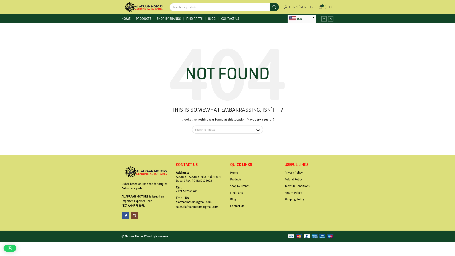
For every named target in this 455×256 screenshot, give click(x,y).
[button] (10, 248)
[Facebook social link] (324, 19)
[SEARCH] (274, 7)
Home (234, 172)
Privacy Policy (294, 172)
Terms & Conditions (297, 186)
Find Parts (236, 192)
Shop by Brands (240, 186)
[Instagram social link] (330, 19)
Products (236, 179)
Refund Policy (294, 179)
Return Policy (293, 192)
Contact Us (237, 205)
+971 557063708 (186, 191)
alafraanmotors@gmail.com (194, 202)
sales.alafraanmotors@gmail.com (197, 206)
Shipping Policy (294, 199)
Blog (233, 199)
